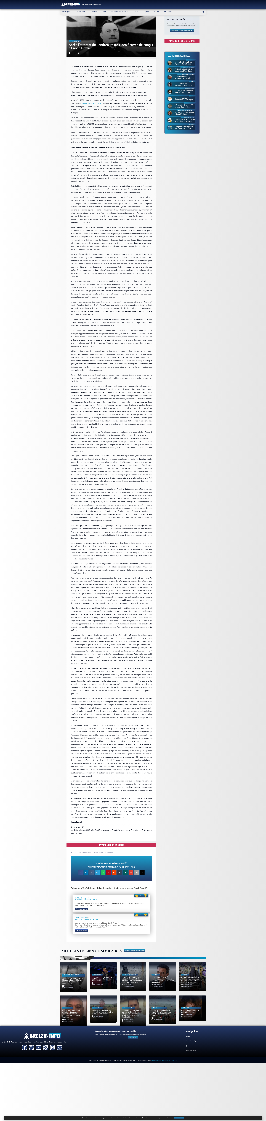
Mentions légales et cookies (169, 1060)
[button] (203, 12)
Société (94, 12)
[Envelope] (59, 1047)
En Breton (168, 12)
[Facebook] (24, 1047)
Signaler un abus (82, 909)
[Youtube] (38, 1047)
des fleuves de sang (86, 852)
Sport (147, 12)
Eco (104, 12)
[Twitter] (31, 1047)
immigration (108, 852)
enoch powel (98, 852)
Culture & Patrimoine (120, 12)
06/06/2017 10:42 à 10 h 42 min (86, 919)
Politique (66, 12)
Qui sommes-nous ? (156, 1060)
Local (137, 12)
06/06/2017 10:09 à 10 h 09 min (86, 900)
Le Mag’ (156, 12)
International (82, 12)
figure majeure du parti (91, 103)
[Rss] (45, 1047)
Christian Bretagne (81, 898)
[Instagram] (52, 1047)
